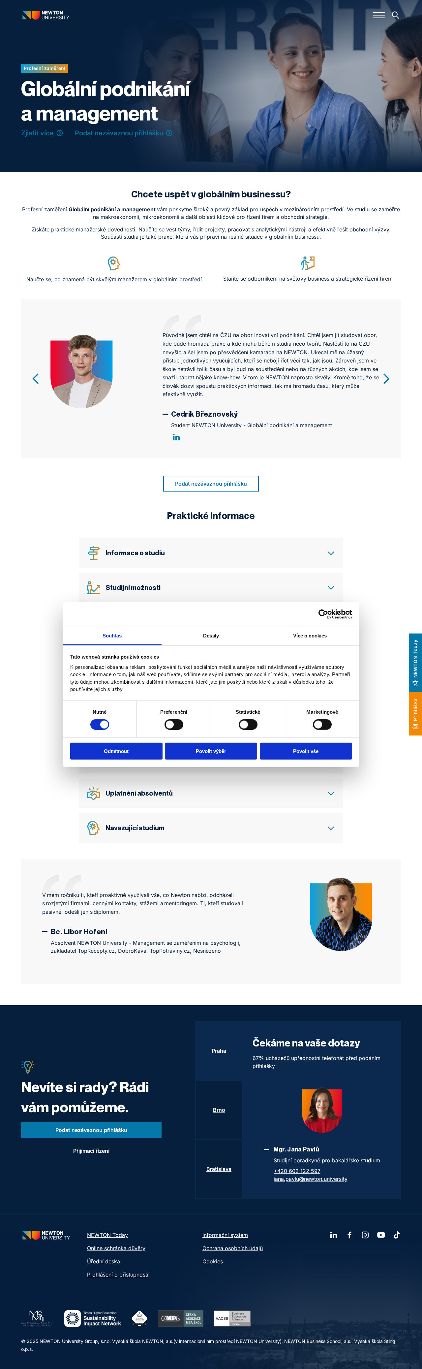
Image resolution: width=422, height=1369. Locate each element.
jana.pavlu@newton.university (310, 1179)
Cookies (212, 1261)
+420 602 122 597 (297, 1171)
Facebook (349, 1235)
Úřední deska (103, 1261)
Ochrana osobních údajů (232, 1248)
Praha (219, 1050)
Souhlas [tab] (112, 635)
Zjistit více (37, 133)
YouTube (381, 1235)
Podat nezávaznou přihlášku (119, 133)
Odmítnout (116, 751)
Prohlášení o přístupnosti (117, 1274)
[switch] (174, 724)
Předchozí (35, 378)
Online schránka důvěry (116, 1248)
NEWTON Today (107, 1235)
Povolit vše (305, 751)
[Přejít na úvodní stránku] (46, 15)
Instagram (365, 1235)
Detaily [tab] (211, 635)
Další (386, 378)
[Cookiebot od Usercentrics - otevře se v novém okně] (323, 614)
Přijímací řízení (91, 1150)
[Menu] (379, 15)
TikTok (397, 1235)
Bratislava (218, 1169)
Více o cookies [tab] (310, 635)
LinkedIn (176, 437)
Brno (219, 1110)
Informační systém (225, 1235)
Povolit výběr (211, 751)
